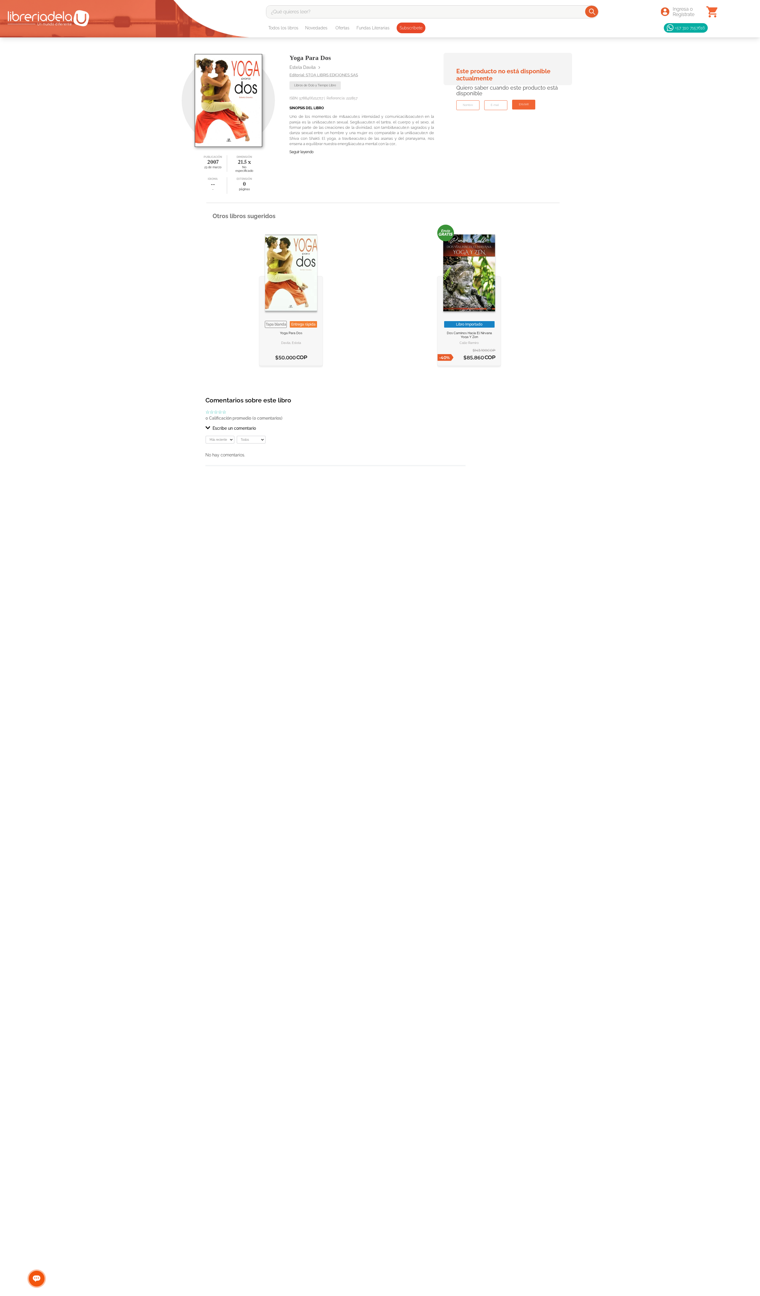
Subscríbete (411, 28)
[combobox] (432, 12)
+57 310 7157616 (690, 27)
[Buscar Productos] (592, 12)
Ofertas (342, 28)
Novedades (316, 28)
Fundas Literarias (373, 28)
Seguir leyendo (301, 152)
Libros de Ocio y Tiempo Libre (315, 85)
